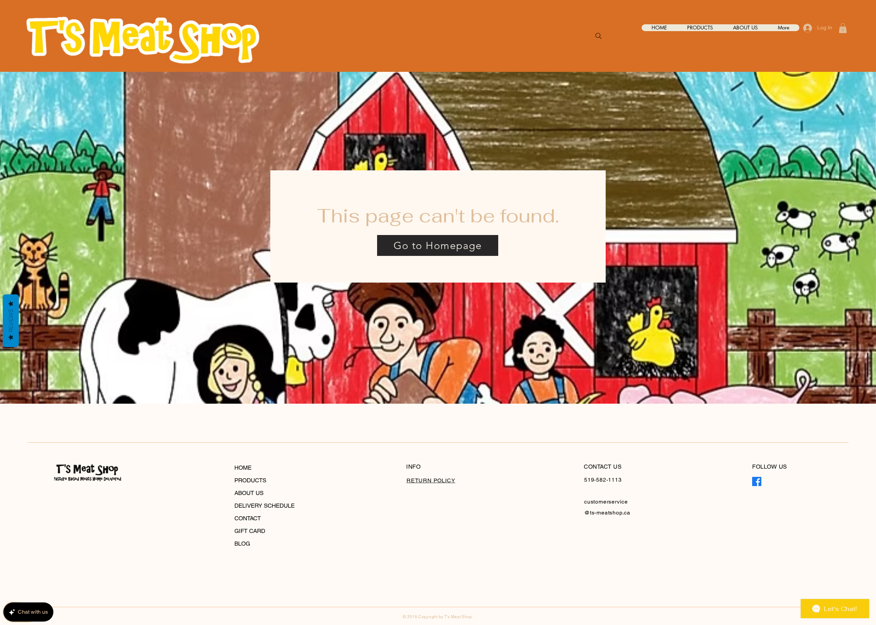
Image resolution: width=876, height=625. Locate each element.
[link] (843, 28)
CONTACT (247, 518)
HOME (243, 467)
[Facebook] (756, 481)
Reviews (11, 320)
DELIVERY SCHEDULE (264, 505)
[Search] (598, 36)
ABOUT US (248, 493)
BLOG (242, 543)
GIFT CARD (249, 531)
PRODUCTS (250, 480)
